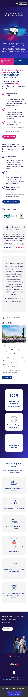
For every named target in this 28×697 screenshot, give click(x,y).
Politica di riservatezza (14, 694)
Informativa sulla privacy (19, 679)
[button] (17, 3)
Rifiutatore (18, 692)
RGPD (11, 679)
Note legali (5, 679)
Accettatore (11, 692)
